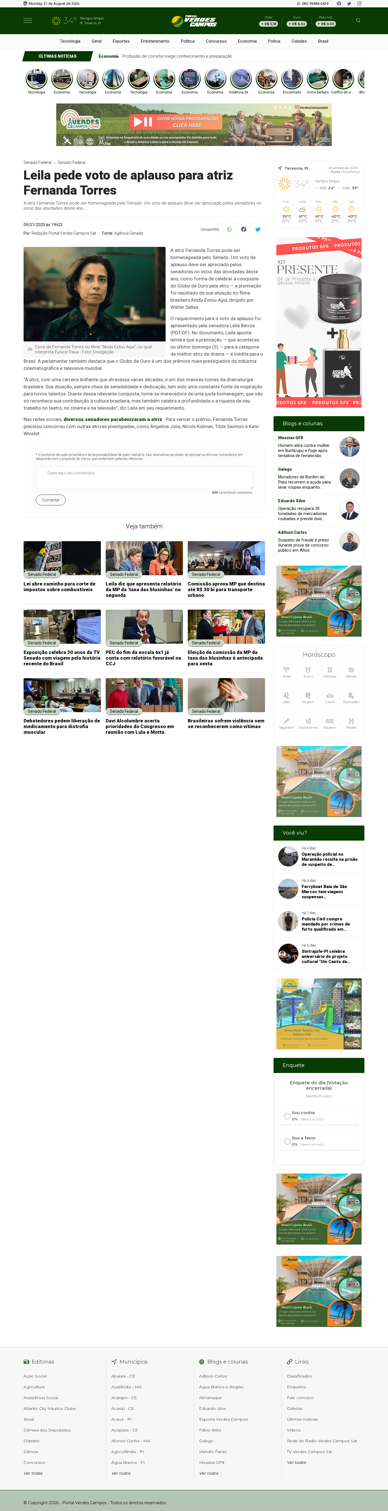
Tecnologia (70, 41)
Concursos (216, 41)
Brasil (323, 41)
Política (188, 41)
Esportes (121, 41)
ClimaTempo (350, 172)
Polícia (274, 41)
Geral (96, 41)
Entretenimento (155, 41)
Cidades (299, 41)
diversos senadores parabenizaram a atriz (113, 419)
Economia (247, 41)
